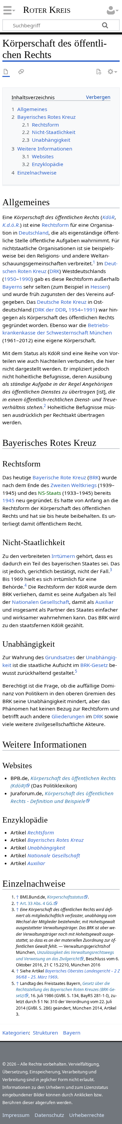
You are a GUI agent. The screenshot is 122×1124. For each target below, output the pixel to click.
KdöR (108, 217)
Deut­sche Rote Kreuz (61, 301)
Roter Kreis (46, 10)
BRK (94, 477)
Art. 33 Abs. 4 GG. (36, 903)
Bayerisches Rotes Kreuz (55, 839)
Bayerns (12, 286)
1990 (25, 278)
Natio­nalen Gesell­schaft (40, 601)
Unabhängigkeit (46, 847)
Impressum (15, 1115)
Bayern (71, 1032)
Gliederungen (68, 716)
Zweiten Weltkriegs (73, 485)
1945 (8, 500)
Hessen (99, 286)
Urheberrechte (86, 1115)
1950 (10, 278)
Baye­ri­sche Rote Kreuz (59, 477)
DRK (54, 271)
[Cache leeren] (98, 72)
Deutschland (33, 232)
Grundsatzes (60, 657)
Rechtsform (55, 224)
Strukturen (45, 1032)
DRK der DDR (50, 309)
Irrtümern (63, 556)
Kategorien (15, 1032)
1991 (89, 309)
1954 (74, 309)
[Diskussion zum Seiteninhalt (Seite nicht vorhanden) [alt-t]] (21, 72)
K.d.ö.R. (11, 224)
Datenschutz (49, 1115)
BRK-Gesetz (94, 665)
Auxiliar (104, 601)
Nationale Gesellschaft (53, 855)
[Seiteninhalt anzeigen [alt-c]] (6, 72)
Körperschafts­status (65, 897)
